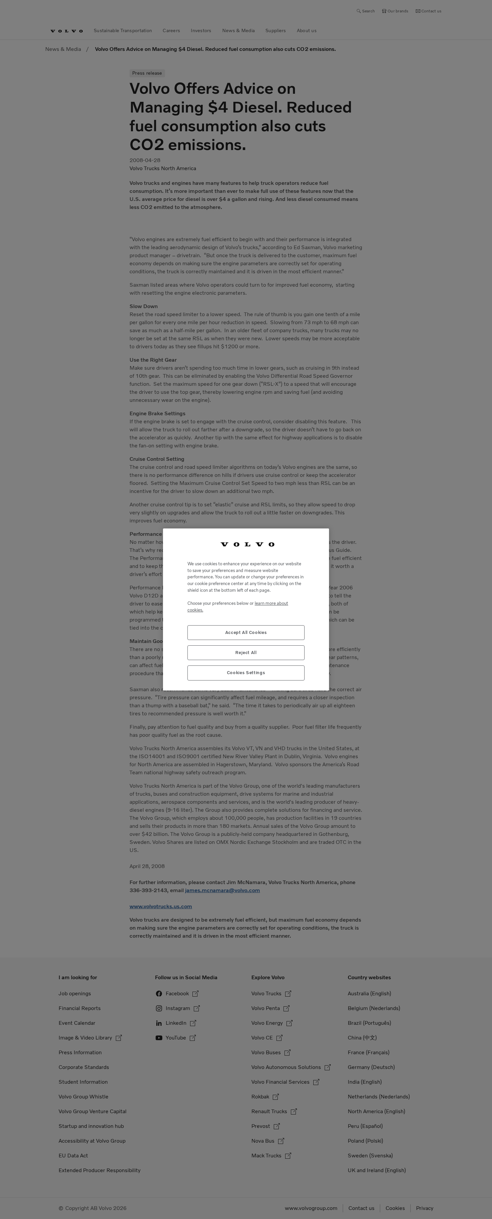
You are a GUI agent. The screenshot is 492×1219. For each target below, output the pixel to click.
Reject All (246, 652)
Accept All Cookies (246, 632)
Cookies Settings (246, 672)
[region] (246, 609)
